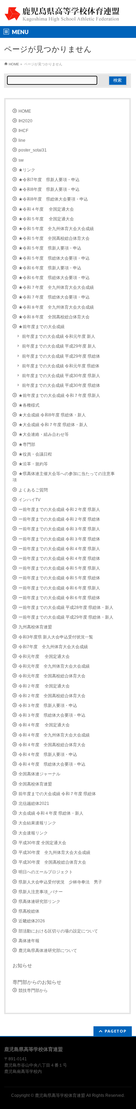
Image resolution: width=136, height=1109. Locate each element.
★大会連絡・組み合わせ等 (43, 434)
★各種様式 (28, 405)
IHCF (23, 130)
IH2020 (25, 121)
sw (21, 160)
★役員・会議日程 (35, 454)
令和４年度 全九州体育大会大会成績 (54, 735)
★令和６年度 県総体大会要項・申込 (54, 277)
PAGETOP (116, 1031)
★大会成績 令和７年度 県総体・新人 (53, 424)
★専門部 (26, 444)
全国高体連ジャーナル (39, 774)
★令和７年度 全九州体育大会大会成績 (56, 287)
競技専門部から (33, 990)
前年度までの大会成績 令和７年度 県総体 (57, 793)
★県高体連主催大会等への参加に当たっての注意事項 (64, 476)
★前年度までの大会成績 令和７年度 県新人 (59, 395)
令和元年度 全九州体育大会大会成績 (54, 666)
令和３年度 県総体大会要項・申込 (51, 715)
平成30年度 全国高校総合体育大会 (52, 862)
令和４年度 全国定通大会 (44, 725)
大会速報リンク (33, 833)
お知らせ (22, 965)
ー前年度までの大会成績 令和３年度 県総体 (59, 539)
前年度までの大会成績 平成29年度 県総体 (61, 356)
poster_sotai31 (32, 150)
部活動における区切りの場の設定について (58, 931)
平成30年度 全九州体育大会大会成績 (54, 852)
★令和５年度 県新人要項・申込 (49, 248)
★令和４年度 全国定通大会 (46, 209)
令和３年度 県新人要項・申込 (47, 705)
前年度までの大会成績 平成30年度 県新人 (61, 375)
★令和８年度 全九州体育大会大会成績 (56, 307)
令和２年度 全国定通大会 (44, 686)
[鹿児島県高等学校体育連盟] (62, 14)
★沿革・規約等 (33, 464)
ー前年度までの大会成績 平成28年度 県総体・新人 (65, 607)
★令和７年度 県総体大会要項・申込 (54, 297)
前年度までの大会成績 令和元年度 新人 (58, 336)
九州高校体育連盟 (35, 627)
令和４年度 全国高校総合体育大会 (51, 744)
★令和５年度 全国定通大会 (46, 219)
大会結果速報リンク (37, 823)
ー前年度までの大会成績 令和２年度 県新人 (59, 509)
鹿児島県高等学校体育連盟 (60, 1095)
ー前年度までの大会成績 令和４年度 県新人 (59, 548)
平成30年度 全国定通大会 (42, 842)
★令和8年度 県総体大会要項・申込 (53, 199)
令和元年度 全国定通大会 (44, 656)
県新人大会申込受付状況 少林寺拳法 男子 (60, 882)
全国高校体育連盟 (35, 784)
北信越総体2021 (33, 803)
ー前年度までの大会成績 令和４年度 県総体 (59, 558)
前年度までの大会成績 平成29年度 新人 (59, 346)
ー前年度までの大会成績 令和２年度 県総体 (59, 519)
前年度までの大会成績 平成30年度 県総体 (61, 385)
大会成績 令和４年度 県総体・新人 (50, 813)
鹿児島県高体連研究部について (47, 950)
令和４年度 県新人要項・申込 (47, 754)
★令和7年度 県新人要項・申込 (49, 179)
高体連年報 (28, 940)
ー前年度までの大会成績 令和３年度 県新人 (59, 529)
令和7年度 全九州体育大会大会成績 (53, 646)
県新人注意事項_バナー (40, 891)
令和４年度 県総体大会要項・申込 (51, 764)
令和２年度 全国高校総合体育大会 (51, 695)
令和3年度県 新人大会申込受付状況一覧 (55, 637)
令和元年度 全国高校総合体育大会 (51, 676)
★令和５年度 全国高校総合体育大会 (54, 238)
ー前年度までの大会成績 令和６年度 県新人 (59, 588)
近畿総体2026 (31, 921)
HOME (24, 111)
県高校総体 (28, 911)
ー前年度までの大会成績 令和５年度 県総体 (59, 578)
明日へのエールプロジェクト (45, 872)
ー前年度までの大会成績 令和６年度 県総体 (59, 597)
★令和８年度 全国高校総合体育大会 (54, 317)
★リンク (26, 170)
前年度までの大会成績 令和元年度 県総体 (60, 366)
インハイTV (29, 499)
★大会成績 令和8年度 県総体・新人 (52, 415)
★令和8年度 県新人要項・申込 (49, 189)
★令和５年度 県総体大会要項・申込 (54, 258)
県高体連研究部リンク (39, 901)
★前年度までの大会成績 (41, 326)
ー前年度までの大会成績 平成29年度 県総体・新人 (65, 617)
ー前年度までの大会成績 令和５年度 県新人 (59, 568)
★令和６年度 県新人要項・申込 (49, 268)
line (21, 140)
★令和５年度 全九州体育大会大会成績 (56, 228)
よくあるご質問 (33, 490)
